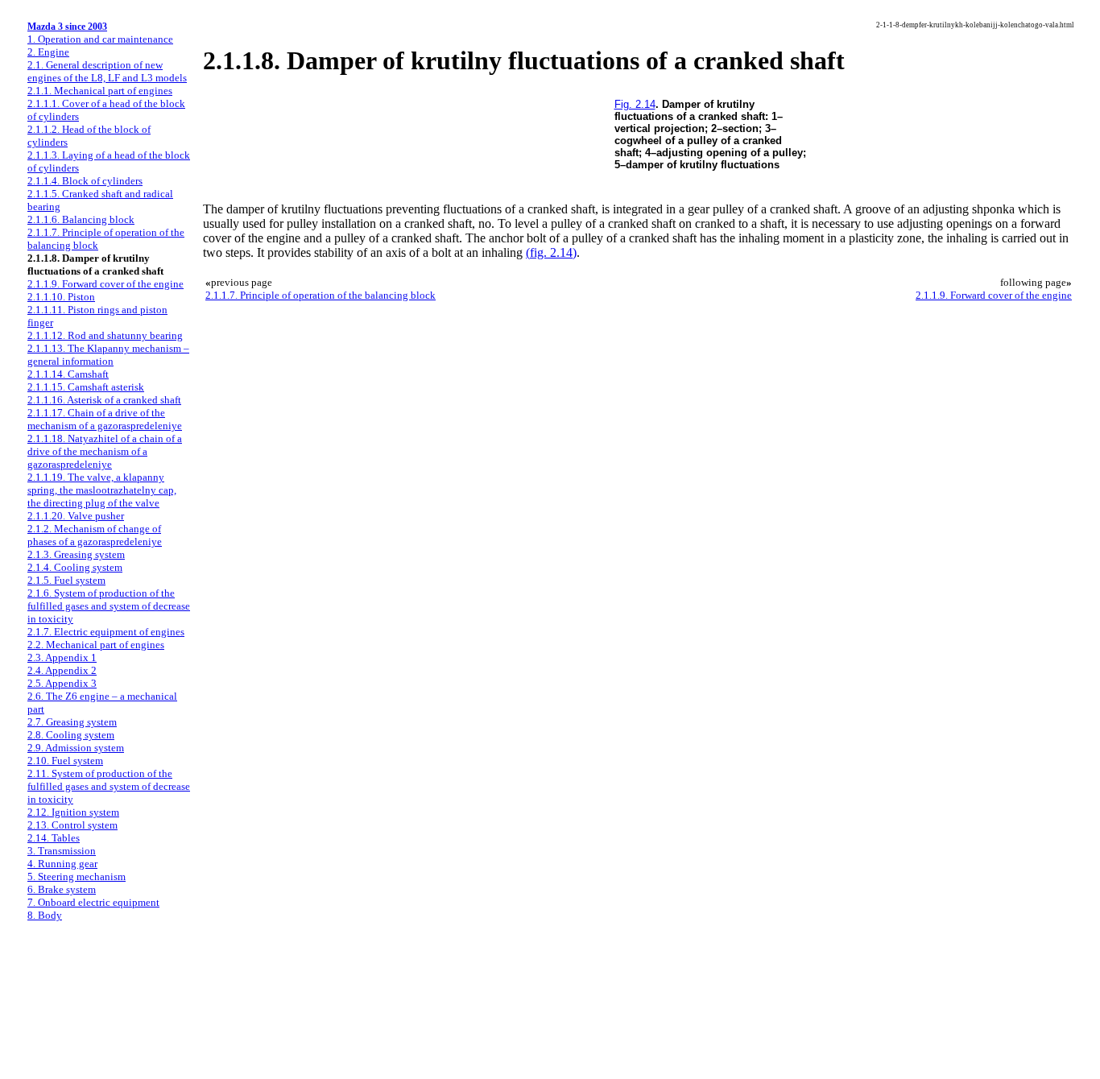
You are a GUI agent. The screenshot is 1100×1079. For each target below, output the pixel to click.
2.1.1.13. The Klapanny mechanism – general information (108, 354)
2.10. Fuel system (65, 760)
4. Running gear (62, 864)
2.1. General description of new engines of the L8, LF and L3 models (107, 71)
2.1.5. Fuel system (66, 580)
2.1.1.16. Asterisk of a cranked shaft (104, 400)
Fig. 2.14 (634, 104)
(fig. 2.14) (551, 252)
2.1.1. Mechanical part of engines (99, 91)
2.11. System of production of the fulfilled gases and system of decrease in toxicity (108, 786)
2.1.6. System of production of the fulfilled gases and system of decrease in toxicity (108, 606)
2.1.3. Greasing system (76, 554)
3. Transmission (61, 851)
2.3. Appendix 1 (62, 657)
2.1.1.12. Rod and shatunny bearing (105, 335)
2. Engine (48, 52)
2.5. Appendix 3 (62, 683)
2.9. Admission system (75, 748)
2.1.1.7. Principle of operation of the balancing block (320, 295)
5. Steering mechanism (76, 876)
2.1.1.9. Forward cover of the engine (105, 284)
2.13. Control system (72, 825)
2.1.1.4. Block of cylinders (85, 181)
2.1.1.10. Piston (61, 297)
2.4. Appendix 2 (62, 670)
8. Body (44, 915)
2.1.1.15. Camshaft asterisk (85, 387)
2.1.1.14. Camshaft (68, 374)
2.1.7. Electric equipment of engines (105, 632)
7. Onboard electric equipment (93, 902)
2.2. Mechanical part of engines (95, 645)
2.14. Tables (53, 838)
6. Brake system (61, 889)
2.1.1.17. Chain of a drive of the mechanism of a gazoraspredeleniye (104, 419)
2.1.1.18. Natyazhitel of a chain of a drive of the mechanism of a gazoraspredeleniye (104, 451)
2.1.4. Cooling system (74, 567)
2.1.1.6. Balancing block (80, 219)
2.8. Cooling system (70, 735)
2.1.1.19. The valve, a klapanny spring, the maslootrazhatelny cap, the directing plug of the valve (101, 490)
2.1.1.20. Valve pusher (75, 516)
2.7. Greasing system (72, 722)
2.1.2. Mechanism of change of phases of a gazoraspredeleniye (94, 535)
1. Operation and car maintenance (100, 39)
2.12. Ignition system (73, 812)
